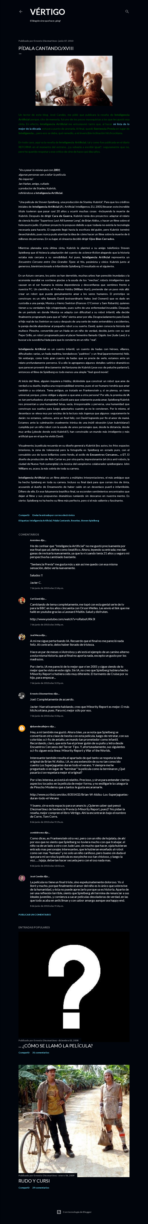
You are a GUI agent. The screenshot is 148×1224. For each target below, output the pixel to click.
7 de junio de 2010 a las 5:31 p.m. (47, 683)
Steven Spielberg (90, 520)
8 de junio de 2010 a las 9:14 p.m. (47, 905)
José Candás (36, 876)
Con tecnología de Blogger (77, 1211)
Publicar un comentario (34, 914)
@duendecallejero (40, 726)
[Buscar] (127, 10)
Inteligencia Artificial (41, 520)
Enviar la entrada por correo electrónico (53, 515)
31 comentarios (40, 1052)
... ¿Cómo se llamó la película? (55, 1045)
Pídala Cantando (61, 520)
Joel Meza (35, 635)
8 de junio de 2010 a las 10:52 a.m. (47, 865)
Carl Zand (35, 598)
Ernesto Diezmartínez (41, 693)
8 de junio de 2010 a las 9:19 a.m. (46, 822)
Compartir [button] (24, 515)
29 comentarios (40, 1187)
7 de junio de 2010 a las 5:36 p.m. (47, 715)
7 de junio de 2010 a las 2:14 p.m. (47, 588)
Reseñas (75, 520)
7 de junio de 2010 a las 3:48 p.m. (47, 624)
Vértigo (47, 12)
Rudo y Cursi (34, 1180)
